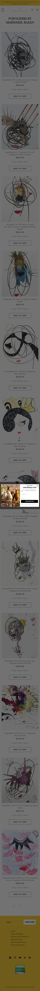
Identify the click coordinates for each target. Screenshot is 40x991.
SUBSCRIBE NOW (29, 501)
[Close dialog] (37, 486)
